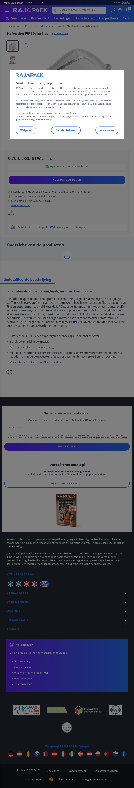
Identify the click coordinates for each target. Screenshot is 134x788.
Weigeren (26, 130)
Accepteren (107, 130)
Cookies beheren (66, 130)
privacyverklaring (25, 119)
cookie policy (45, 119)
